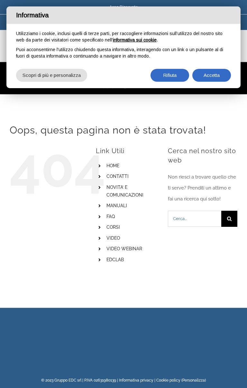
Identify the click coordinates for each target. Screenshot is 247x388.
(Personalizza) (193, 380)
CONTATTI (117, 176)
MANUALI (116, 205)
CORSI (113, 227)
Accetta (212, 75)
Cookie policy (168, 380)
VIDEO (113, 238)
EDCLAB (115, 259)
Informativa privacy (136, 380)
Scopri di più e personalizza (52, 75)
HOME (112, 165)
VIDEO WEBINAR (124, 248)
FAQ (110, 216)
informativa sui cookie (135, 39)
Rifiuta (170, 75)
